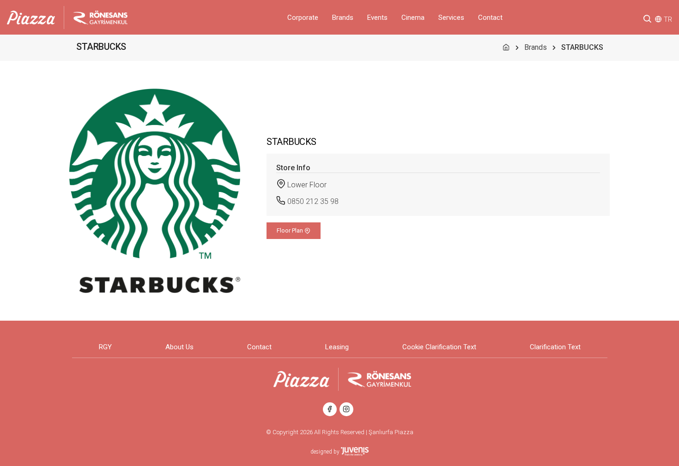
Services (451, 17)
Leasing (337, 347)
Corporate (302, 17)
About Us (179, 347)
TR (668, 19)
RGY (105, 347)
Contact (490, 17)
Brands (342, 17)
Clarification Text (555, 347)
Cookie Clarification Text (439, 347)
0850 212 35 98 (313, 201)
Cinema (412, 17)
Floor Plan (290, 230)
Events (377, 17)
